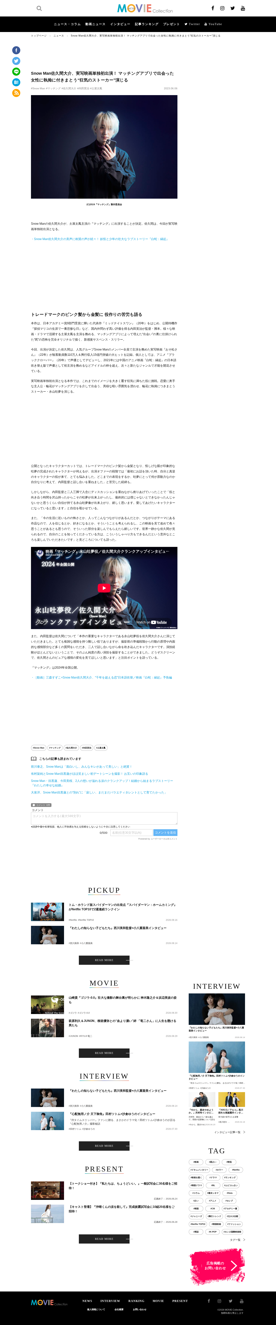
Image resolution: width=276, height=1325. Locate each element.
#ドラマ (213, 1177)
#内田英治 (83, 88)
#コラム (196, 1193)
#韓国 (196, 1208)
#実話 (196, 1232)
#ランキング (230, 1177)
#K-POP (212, 1232)
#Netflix (73, 920)
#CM (212, 1208)
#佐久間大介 (69, 88)
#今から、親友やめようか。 (200, 1125)
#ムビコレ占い (231, 1185)
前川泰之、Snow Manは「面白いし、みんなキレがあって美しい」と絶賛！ (81, 766)
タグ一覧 (235, 1239)
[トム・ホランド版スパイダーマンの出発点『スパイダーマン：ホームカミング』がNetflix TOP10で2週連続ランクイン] (47, 912)
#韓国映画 (216, 1224)
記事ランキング (147, 24)
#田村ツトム (75, 1129)
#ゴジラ (73, 1013)
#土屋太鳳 (96, 88)
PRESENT (180, 1301)
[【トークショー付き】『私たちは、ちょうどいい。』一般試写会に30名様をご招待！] (47, 1190)
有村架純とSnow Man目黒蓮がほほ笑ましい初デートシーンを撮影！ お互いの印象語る (89, 773)
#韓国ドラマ (196, 1185)
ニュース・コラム (67, 24)
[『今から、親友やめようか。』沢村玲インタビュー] (202, 1099)
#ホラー (219, 1170)
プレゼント (171, 24)
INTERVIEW (110, 1301)
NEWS (87, 1301)
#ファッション (234, 1224)
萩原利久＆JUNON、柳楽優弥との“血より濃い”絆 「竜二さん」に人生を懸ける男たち (122, 1023)
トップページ (39, 35)
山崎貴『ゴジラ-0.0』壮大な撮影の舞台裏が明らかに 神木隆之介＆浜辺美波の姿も (123, 1000)
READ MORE (104, 960)
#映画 (196, 1162)
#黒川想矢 (222, 1122)
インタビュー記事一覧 (227, 1132)
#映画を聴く (196, 1177)
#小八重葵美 (86, 943)
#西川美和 (74, 943)
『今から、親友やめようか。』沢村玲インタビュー (201, 1112)
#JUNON (73, 1036)
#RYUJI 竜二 (85, 1036)
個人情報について (96, 1309)
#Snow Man (38, 88)
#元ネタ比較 (232, 1216)
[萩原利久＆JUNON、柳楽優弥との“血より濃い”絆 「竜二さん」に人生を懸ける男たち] (47, 1028)
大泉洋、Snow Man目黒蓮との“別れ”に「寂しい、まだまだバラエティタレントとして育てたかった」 (99, 792)
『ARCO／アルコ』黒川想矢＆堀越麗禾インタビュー (230, 1112)
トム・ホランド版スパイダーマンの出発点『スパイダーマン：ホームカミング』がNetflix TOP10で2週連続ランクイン (123, 907)
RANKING (136, 1301)
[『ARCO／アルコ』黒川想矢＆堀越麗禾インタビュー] (231, 1099)
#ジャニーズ (196, 1216)
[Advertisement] (104, 53)
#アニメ (212, 1201)
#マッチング (53, 88)
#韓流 (229, 1162)
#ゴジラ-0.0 (84, 1013)
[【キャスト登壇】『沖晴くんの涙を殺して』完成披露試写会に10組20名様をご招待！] (47, 1214)
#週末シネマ (213, 1193)
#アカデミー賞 (230, 1208)
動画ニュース (95, 24)
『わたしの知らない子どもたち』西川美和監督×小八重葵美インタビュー (118, 928)
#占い (196, 1201)
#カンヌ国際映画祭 (232, 1232)
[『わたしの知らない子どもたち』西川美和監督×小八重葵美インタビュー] (47, 935)
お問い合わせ (139, 1309)
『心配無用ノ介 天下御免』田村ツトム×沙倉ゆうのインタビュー (112, 1113)
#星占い (212, 1162)
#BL (213, 1185)
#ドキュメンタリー (199, 1170)
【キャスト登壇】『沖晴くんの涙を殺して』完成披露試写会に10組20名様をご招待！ (122, 1209)
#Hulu (230, 1193)
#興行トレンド (214, 1216)
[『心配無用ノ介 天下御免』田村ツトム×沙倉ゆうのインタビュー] (47, 1121)
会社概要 (119, 1309)
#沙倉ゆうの (88, 1129)
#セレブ (229, 1201)
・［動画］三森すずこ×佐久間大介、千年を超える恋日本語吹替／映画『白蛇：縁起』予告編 (101, 677)
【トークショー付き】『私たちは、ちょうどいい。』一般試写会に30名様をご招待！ (123, 1186)
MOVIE (158, 1301)
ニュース (59, 35)
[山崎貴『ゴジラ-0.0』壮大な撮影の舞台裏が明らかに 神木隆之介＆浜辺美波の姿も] (47, 1004)
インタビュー (120, 24)
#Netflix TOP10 (86, 920)
